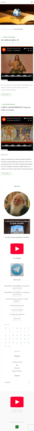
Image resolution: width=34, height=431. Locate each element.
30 (9, 346)
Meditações (17, 368)
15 (5, 339)
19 (20, 339)
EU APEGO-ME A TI (10, 40)
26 (20, 342)
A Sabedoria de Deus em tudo (17, 305)
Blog (17, 365)
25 (17, 342)
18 (17, 339)
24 (13, 342)
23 (9, 342)
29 (5, 346)
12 (20, 335)
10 (13, 335)
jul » (19, 351)
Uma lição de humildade (17, 310)
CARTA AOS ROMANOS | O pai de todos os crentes (15, 108)
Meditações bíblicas (8, 104)
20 (24, 339)
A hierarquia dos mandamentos (17, 314)
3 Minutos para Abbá (8, 37)
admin (3, 43)
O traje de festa (17, 318)
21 (28, 339)
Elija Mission (17, 18)
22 (5, 342)
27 (24, 342)
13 (24, 335)
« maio (15, 351)
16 (9, 339)
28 (28, 342)
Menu (4, 2)
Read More (5, 94)
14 (28, 335)
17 (13, 339)
